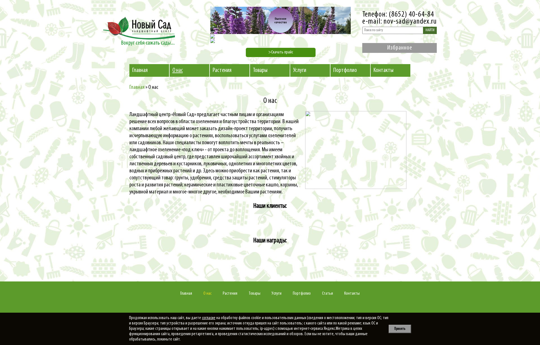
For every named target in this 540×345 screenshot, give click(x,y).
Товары (260, 70)
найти (430, 30)
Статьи (327, 293)
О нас (177, 70)
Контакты (383, 70)
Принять (399, 329)
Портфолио (345, 70)
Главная (140, 70)
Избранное (399, 48)
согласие (208, 318)
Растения (222, 70)
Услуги (299, 70)
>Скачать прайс (280, 52)
